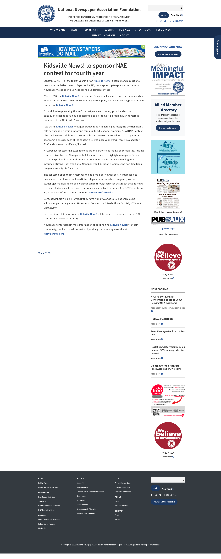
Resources (163, 29)
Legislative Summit (123, 491)
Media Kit (42, 528)
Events (109, 29)
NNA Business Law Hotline (49, 505)
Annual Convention (122, 483)
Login (163, 15)
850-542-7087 (172, 495)
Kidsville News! (102, 80)
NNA (117, 501)
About (124, 35)
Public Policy (43, 483)
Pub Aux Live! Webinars (86, 513)
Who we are (57, 29)
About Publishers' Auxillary (48, 519)
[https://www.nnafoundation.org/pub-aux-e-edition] (168, 193)
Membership (90, 29)
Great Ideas (143, 29)
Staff (117, 515)
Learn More (167, 278)
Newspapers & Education (87, 509)
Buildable (156, 545)
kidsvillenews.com (54, 233)
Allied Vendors (82, 487)
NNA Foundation (103, 35)
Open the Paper (168, 228)
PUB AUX (124, 29)
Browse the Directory (168, 128)
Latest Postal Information (49, 487)
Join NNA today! (217, 47)
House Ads (81, 500)
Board (117, 519)
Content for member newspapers (90, 491)
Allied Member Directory (168, 107)
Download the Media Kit (168, 54)
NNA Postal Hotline (46, 510)
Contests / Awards (122, 487)
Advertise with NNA (168, 47)
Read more (156, 323)
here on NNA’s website (101, 192)
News (74, 29)
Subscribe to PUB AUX (168, 234)
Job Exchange (82, 505)
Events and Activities (46, 497)
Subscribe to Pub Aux (46, 524)
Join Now (42, 501)
